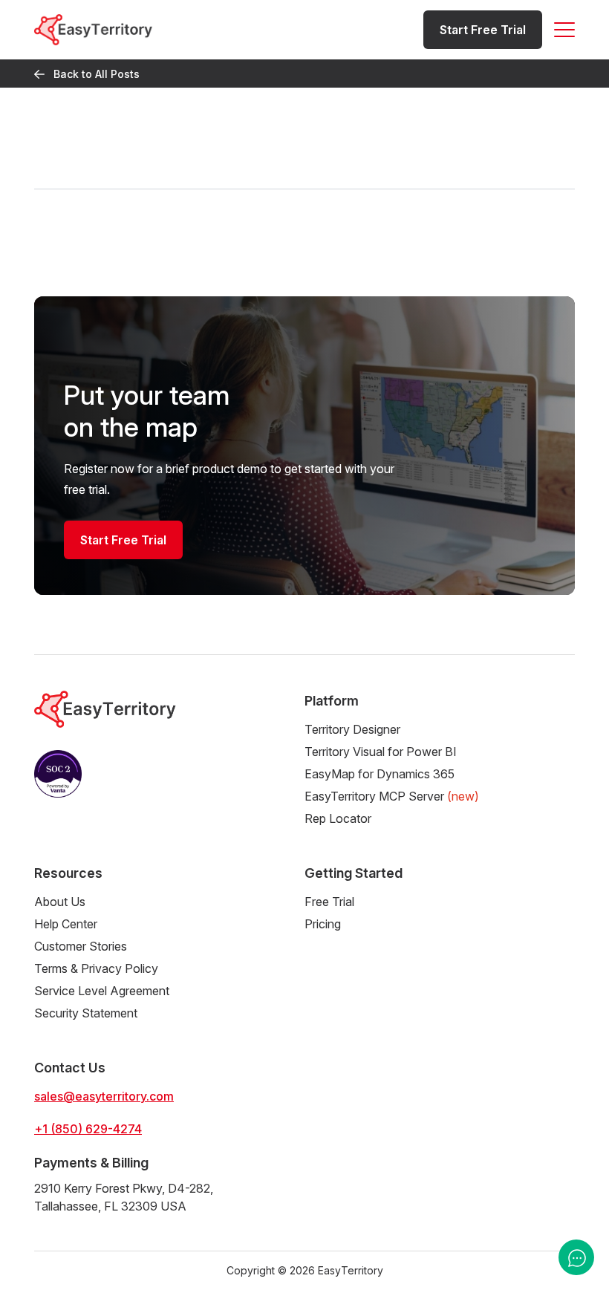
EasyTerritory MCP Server (391, 796)
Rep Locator (337, 818)
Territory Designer (352, 729)
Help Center (65, 923)
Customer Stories (80, 946)
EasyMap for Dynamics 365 (379, 773)
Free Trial (329, 901)
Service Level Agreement (101, 990)
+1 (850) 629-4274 (88, 1128)
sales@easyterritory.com (104, 1096)
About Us (59, 901)
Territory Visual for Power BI (380, 751)
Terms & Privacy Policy (96, 968)
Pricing (322, 923)
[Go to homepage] (93, 29)
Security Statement (85, 1013)
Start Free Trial (483, 29)
